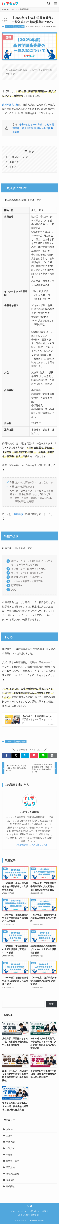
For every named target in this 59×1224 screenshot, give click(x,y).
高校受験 (10, 1180)
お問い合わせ (35, 1211)
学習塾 (9, 1155)
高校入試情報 (19, 27)
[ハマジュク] (9, 3)
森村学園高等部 (10, 104)
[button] (6, 755)
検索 (51, 1004)
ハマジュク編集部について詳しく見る (29, 845)
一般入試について (18, 157)
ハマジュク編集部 (29, 812)
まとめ (12, 167)
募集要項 (18, 514)
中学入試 (10, 1142)
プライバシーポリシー (19, 1211)
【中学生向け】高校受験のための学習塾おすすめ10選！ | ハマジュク (38, 719)
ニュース (9, 27)
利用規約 (45, 1211)
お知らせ (10, 1129)
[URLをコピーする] (52, 755)
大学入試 (10, 1148)
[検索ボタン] (48, 3)
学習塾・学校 (12, 1161)
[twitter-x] (27, 1206)
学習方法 (10, 1167)
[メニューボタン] (55, 3)
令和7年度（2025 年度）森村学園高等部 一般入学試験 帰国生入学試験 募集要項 (33, 128)
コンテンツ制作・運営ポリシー (29, 1215)
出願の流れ (15, 162)
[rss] (31, 1206)
